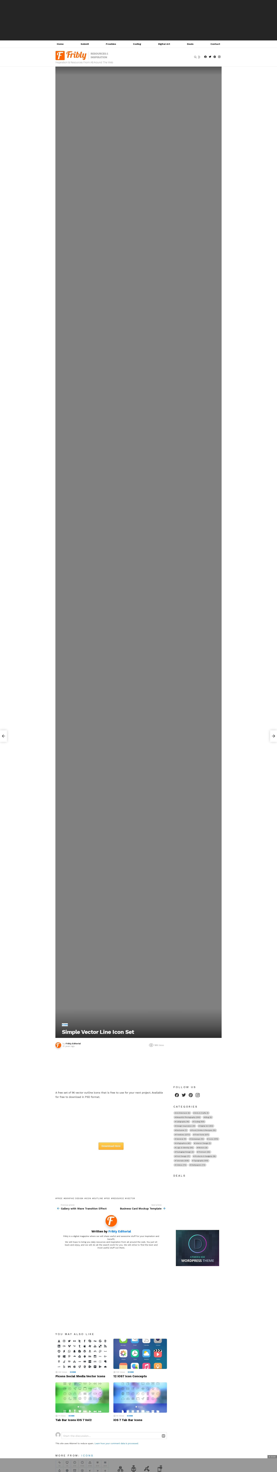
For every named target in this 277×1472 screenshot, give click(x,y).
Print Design (183, 1156)
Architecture (183, 1113)
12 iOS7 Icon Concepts (130, 1376)
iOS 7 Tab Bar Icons (127, 1420)
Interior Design (203, 1143)
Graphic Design (74, 1198)
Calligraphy (182, 1122)
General (181, 1139)
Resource (118, 1198)
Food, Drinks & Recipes (204, 1130)
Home (60, 44)
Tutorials (182, 1161)
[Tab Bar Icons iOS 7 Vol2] (82, 1397)
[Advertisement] (138, 20)
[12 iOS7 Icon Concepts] (140, 1354)
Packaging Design (185, 1152)
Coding (137, 44)
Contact (215, 44)
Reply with (163, 1436)
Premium (204, 1152)
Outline (98, 1198)
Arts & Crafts (201, 1113)
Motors (202, 1148)
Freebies (111, 44)
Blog (208, 1117)
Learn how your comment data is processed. (116, 1443)
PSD (108, 1198)
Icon (88, 1198)
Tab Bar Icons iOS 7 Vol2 (73, 1420)
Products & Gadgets (205, 1156)
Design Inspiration (185, 1126)
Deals (190, 44)
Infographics (183, 1143)
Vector (130, 1198)
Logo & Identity (184, 1148)
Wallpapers (198, 1165)
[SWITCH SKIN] (199, 57)
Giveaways (197, 1139)
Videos (181, 1165)
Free (59, 1198)
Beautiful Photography (188, 1117)
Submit (85, 44)
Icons (73, 1372)
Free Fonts (202, 1135)
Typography (201, 1161)
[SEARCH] (195, 57)
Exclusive (181, 1130)
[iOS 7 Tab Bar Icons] (140, 1397)
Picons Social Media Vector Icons (80, 1376)
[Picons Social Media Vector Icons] (82, 1354)
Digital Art (164, 44)
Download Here (111, 1146)
